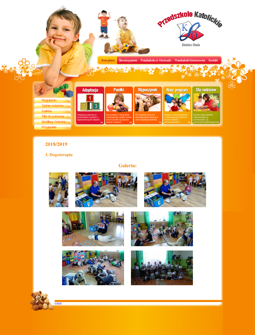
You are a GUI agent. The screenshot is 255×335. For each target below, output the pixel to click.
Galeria (47, 111)
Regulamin (49, 100)
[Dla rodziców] (127, 60)
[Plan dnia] (183, 60)
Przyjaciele (49, 127)
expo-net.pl (56, 303)
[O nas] (105, 58)
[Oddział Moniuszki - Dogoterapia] (58, 205)
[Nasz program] (160, 60)
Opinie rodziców (52, 106)
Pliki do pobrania (53, 116)
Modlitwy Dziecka (53, 122)
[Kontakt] (212, 58)
